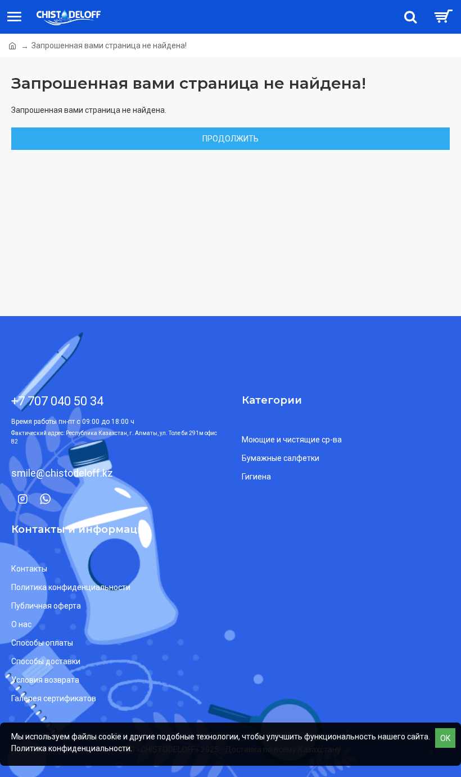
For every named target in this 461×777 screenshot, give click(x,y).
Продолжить (230, 138)
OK (445, 738)
